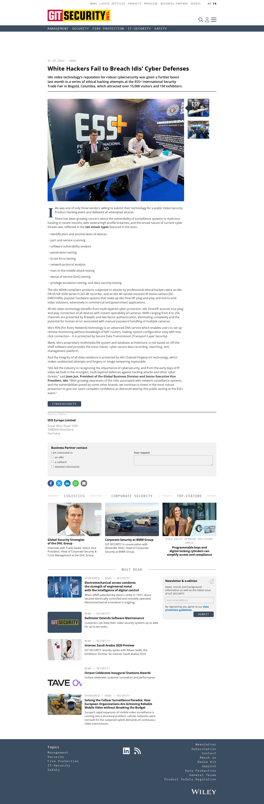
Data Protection (200, 770)
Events (196, 3)
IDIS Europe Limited (62, 420)
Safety (160, 29)
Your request (142, 452)
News (93, 3)
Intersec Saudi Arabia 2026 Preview (109, 645)
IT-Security (139, 29)
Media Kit (207, 762)
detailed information (67, 466)
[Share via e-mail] (84, 483)
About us (208, 757)
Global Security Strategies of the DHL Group (66, 541)
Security (80, 29)
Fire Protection (108, 29)
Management (58, 29)
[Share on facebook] (51, 483)
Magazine (151, 3)
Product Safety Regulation (190, 779)
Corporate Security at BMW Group (129, 540)
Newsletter (206, 744)
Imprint (209, 766)
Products (134, 3)
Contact (209, 753)
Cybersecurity (64, 404)
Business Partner (174, 3)
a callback (61, 462)
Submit (203, 614)
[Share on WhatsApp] (75, 483)
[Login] (207, 19)
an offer (59, 457)
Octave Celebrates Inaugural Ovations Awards (118, 673)
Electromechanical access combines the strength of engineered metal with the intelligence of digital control (112, 586)
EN (214, 3)
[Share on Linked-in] (67, 483)
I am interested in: (62, 452)
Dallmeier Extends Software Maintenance (114, 618)
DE (209, 3)
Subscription (203, 749)
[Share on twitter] (59, 483)
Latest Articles (112, 3)
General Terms (202, 775)
